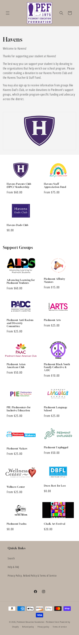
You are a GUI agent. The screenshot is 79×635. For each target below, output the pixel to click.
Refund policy (28, 626)
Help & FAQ (13, 567)
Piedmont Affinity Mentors (54, 280)
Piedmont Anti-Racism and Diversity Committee (20, 323)
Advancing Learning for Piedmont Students (21, 282)
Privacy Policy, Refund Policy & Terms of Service (32, 575)
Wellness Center (16, 486)
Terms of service (60, 626)
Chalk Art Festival (54, 523)
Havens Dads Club (17, 225)
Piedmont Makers (17, 448)
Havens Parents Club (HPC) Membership (19, 185)
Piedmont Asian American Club (16, 366)
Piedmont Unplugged (56, 447)
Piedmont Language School (55, 409)
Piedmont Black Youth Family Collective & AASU (57, 367)
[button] (7, 13)
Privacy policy (43, 626)
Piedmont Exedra (17, 523)
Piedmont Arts (52, 320)
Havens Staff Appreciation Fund (55, 185)
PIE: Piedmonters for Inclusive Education (19, 409)
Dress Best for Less (55, 485)
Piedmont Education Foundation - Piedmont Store (38, 621)
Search (11, 558)
